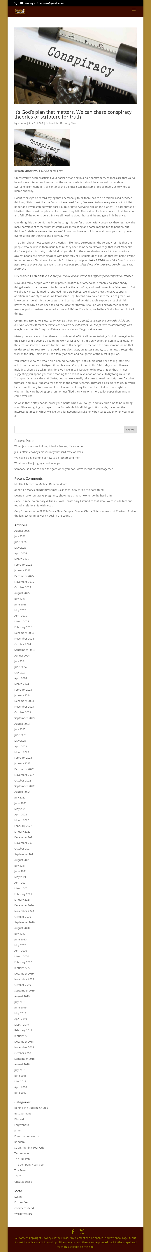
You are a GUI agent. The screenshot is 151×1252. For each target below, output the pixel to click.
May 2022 (20, 809)
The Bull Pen (22, 1159)
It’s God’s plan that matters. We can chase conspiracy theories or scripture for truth (72, 114)
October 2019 (22, 985)
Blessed (19, 1119)
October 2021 (22, 848)
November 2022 (24, 775)
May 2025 (20, 610)
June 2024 (20, 667)
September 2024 (24, 650)
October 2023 (22, 712)
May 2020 (20, 945)
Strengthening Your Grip (29, 1147)
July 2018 (19, 1070)
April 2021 (20, 882)
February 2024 (23, 689)
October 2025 (22, 587)
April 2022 (20, 814)
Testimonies (21, 1153)
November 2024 (24, 638)
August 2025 (22, 593)
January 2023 (22, 763)
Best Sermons (22, 1113)
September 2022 (24, 786)
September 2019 (24, 990)
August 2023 (22, 723)
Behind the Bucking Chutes (62, 123)
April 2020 (20, 950)
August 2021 (22, 860)
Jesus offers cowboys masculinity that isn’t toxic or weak (48, 452)
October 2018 (22, 1053)
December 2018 (24, 1041)
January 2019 (22, 1036)
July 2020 (19, 933)
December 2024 (24, 633)
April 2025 (20, 615)
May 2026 (20, 547)
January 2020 (22, 968)
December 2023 (24, 701)
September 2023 (24, 718)
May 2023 (20, 740)
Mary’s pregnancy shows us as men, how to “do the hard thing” (66, 490)
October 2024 (22, 644)
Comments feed (24, 1208)
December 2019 (24, 973)
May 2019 (20, 1013)
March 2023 (21, 752)
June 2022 (20, 803)
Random (19, 1142)
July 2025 (19, 598)
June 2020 (20, 939)
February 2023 (23, 757)
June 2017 (20, 1092)
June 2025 (20, 604)
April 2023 (20, 746)
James (18, 1130)
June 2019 (20, 1007)
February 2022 (23, 826)
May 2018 (20, 1081)
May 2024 (20, 672)
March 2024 (21, 684)
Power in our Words (26, 1136)
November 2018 (24, 1047)
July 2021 (19, 865)
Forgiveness (21, 1125)
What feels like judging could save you (38, 463)
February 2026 (23, 564)
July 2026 (19, 536)
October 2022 (22, 780)
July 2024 (19, 661)
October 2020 (22, 916)
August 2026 (22, 530)
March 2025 (21, 621)
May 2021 (20, 877)
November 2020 (24, 911)
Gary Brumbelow (24, 501)
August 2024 (22, 655)
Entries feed (21, 1202)
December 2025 (24, 576)
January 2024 (22, 695)
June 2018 (20, 1075)
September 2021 (24, 854)
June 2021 (20, 871)
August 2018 (22, 1064)
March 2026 (21, 559)
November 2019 (24, 979)
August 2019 (22, 996)
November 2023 (24, 706)
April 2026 (20, 553)
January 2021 (22, 899)
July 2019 (19, 1002)
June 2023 (20, 735)
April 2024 (20, 678)
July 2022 (19, 797)
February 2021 (23, 894)
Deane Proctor (23, 495)
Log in (18, 1196)
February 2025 (23, 627)
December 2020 (24, 905)
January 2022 (22, 831)
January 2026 (22, 570)
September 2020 (24, 922)
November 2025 (24, 582)
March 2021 (21, 888)
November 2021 (24, 843)
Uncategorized (23, 1181)
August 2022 (22, 791)
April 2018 (20, 1087)
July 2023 (19, 729)
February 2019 (23, 1030)
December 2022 (24, 769)
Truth (17, 1176)
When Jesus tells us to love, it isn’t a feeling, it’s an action (49, 446)
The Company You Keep (29, 1164)
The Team (20, 1170)
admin (22, 123)
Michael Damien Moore (53, 484)
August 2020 (22, 928)
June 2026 (20, 542)
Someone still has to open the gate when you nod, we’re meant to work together (63, 469)
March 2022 (21, 820)
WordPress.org (23, 1213)
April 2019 (20, 1019)
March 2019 (21, 1024)
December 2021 (24, 837)
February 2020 (23, 962)
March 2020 (21, 956)
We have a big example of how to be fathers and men (47, 457)
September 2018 (24, 1058)
